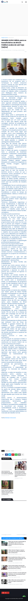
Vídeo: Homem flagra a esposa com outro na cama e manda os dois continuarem (7, 492)
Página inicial (4, 37)
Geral (12, 450)
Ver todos (24, 458)
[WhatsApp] (16, 454)
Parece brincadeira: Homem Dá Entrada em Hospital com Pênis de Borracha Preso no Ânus (20, 474)
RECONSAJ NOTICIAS (18, 598)
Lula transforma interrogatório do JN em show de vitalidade (7, 472)
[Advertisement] (14, 19)
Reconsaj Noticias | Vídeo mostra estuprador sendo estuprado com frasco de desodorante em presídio (17, 559)
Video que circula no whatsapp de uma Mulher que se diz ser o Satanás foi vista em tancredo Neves (17, 543)
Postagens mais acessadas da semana (12, 538)
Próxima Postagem (21, 534)
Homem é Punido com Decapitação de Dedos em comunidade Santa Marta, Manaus (17, 574)
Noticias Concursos (10, 418)
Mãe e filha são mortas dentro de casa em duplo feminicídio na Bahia (16, 581)
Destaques (11, 37)
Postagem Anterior (6, 534)
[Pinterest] (12, 454)
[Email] (19, 454)
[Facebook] (6, 454)
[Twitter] (9, 454)
